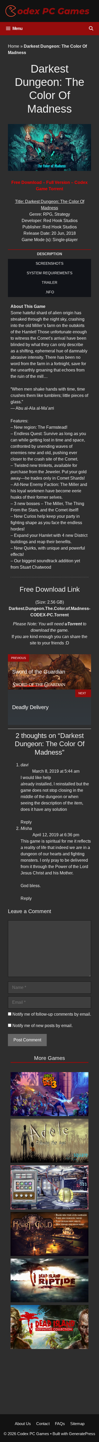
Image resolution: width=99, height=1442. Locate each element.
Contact (43, 1423)
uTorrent (73, 624)
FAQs (60, 1423)
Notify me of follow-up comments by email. (51, 1014)
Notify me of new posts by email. (42, 1025)
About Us (23, 1423)
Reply (26, 822)
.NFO (49, 292)
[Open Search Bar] (91, 28)
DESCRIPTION (49, 254)
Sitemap (77, 1423)
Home (13, 46)
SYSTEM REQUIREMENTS (49, 273)
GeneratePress (82, 1433)
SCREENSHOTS (49, 263)
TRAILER (49, 282)
